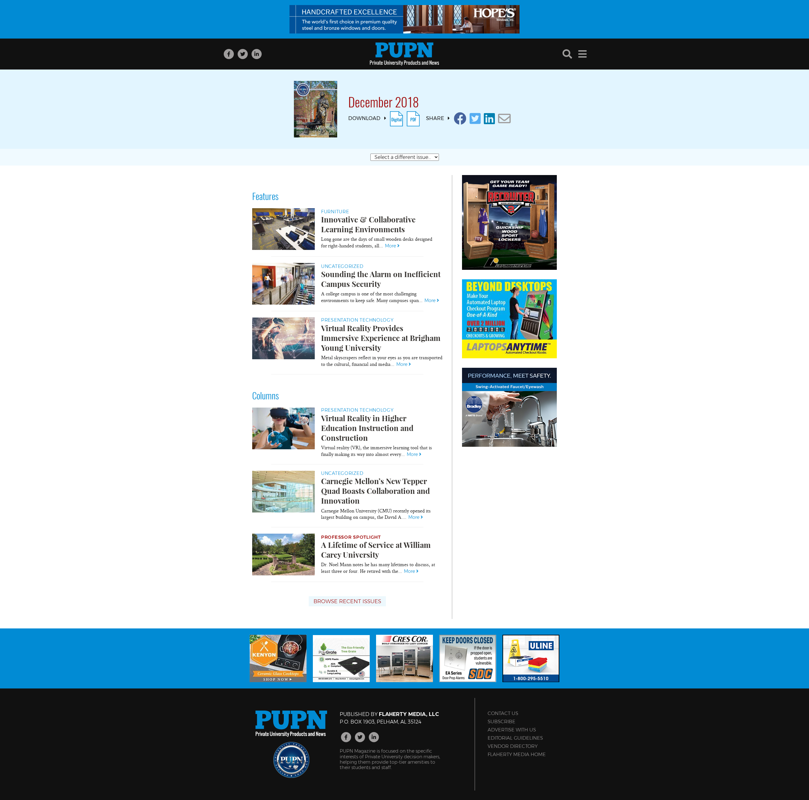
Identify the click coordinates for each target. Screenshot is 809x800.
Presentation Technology (357, 320)
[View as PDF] (413, 118)
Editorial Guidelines (515, 738)
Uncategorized (342, 266)
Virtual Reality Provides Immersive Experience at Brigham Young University (381, 338)
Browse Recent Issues (347, 601)
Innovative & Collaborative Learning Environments (368, 224)
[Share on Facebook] (460, 118)
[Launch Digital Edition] (396, 118)
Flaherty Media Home (517, 754)
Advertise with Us (512, 730)
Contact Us (503, 713)
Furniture (335, 212)
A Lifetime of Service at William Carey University (376, 550)
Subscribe (501, 721)
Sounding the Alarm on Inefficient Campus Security (381, 279)
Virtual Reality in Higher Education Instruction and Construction (367, 428)
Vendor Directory (513, 746)
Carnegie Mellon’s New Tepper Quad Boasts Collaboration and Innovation (375, 491)
